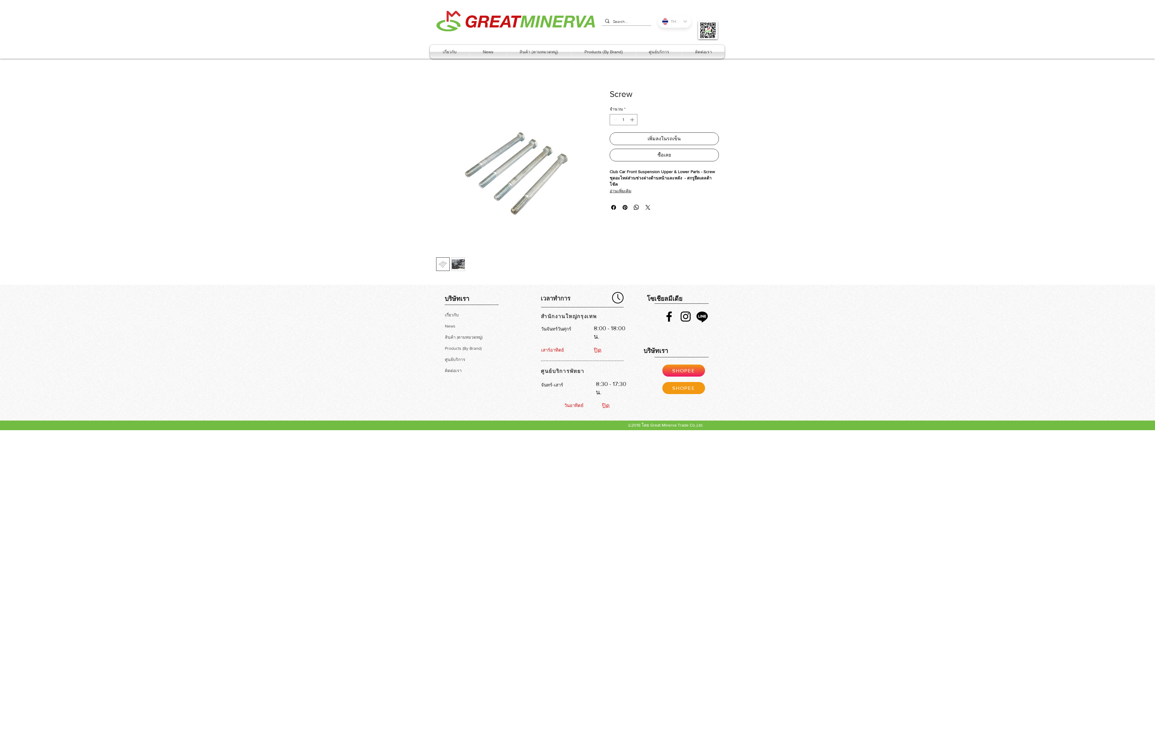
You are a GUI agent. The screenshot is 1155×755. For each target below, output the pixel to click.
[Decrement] (614, 119)
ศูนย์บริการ (455, 359)
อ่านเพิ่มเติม (620, 190)
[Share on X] (647, 207)
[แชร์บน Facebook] (613, 207)
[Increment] (632, 119)
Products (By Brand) (463, 348)
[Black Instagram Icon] (685, 316)
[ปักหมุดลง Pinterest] (625, 207)
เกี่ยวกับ (452, 314)
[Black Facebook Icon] (669, 316)
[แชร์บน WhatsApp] (636, 207)
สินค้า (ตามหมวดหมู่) (463, 337)
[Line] (702, 316)
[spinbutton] (623, 119)
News (450, 326)
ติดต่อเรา (453, 370)
